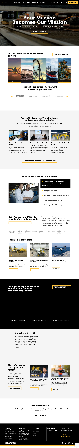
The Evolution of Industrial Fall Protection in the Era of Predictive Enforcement (60, 380)
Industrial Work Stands (9, 431)
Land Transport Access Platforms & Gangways (24, 434)
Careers (34, 435)
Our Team (35, 437)
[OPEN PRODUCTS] (37, 2)
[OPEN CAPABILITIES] (29, 2)
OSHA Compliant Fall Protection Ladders (9, 435)
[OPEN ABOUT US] (45, 2)
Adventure (21, 436)
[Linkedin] (69, 443)
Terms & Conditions (65, 436)
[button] (12, 96)
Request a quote (52, 430)
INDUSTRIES (22, 428)
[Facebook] (62, 443)
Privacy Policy (64, 434)
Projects (36, 428)
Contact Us (51, 428)
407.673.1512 (10, 443)
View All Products (8, 438)
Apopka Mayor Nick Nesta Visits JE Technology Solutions (39, 380)
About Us (36, 432)
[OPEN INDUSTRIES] (20, 2)
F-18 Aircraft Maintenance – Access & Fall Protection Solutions (17, 260)
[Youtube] (72, 443)
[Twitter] (65, 443)
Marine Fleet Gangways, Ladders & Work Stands (24, 439)
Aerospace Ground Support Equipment (25, 431)
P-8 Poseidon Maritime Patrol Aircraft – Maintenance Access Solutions (39, 260)
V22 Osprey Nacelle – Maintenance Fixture (58, 259)
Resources (35, 433)
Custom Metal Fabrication (10, 433)
